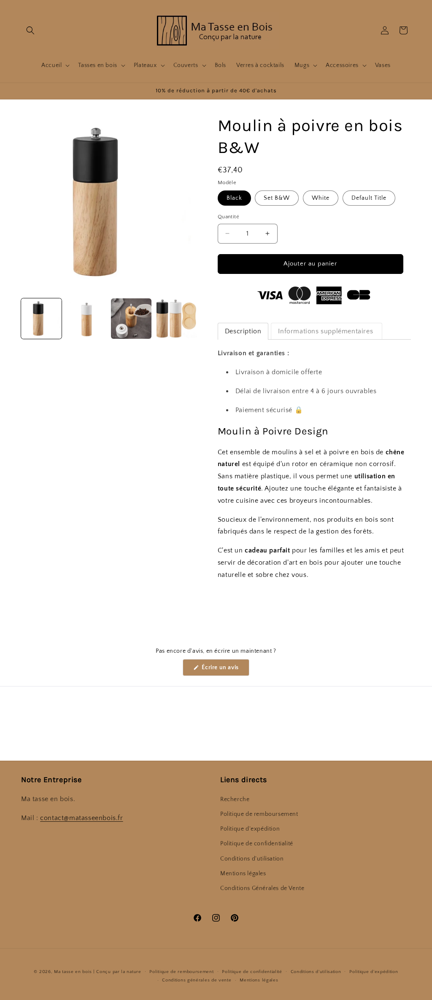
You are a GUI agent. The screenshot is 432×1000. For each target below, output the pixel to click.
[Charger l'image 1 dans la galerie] (41, 318)
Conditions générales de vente (196, 980)
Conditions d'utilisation (252, 858)
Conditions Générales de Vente (262, 888)
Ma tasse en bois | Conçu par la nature (97, 971)
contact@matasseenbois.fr (81, 818)
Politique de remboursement (259, 814)
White (320, 198)
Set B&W (277, 198)
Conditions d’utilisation (316, 971)
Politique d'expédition (250, 829)
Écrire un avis (224, 670)
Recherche (234, 799)
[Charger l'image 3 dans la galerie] (131, 318)
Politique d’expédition (373, 971)
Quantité (228, 217)
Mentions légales (243, 873)
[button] (30, 30)
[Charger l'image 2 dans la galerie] (86, 318)
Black (234, 198)
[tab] (243, 331)
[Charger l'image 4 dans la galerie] (176, 318)
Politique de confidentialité (256, 843)
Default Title (368, 198)
